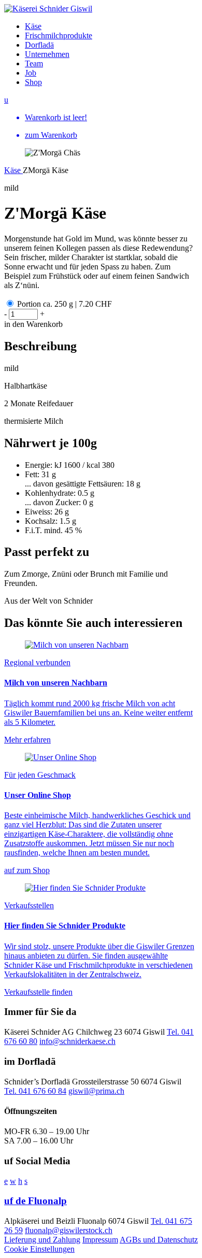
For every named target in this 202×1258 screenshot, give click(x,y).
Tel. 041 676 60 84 (35, 1091)
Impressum (100, 1239)
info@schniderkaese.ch (77, 1041)
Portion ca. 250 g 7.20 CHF (64, 303)
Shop (33, 82)
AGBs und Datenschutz (159, 1239)
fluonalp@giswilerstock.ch (68, 1230)
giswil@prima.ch (96, 1091)
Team (34, 63)
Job (30, 72)
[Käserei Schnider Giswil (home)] (48, 8)
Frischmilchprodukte (58, 35)
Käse (33, 26)
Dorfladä (39, 44)
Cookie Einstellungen (39, 1249)
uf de (35, 1200)
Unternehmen (47, 54)
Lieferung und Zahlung (42, 1239)
